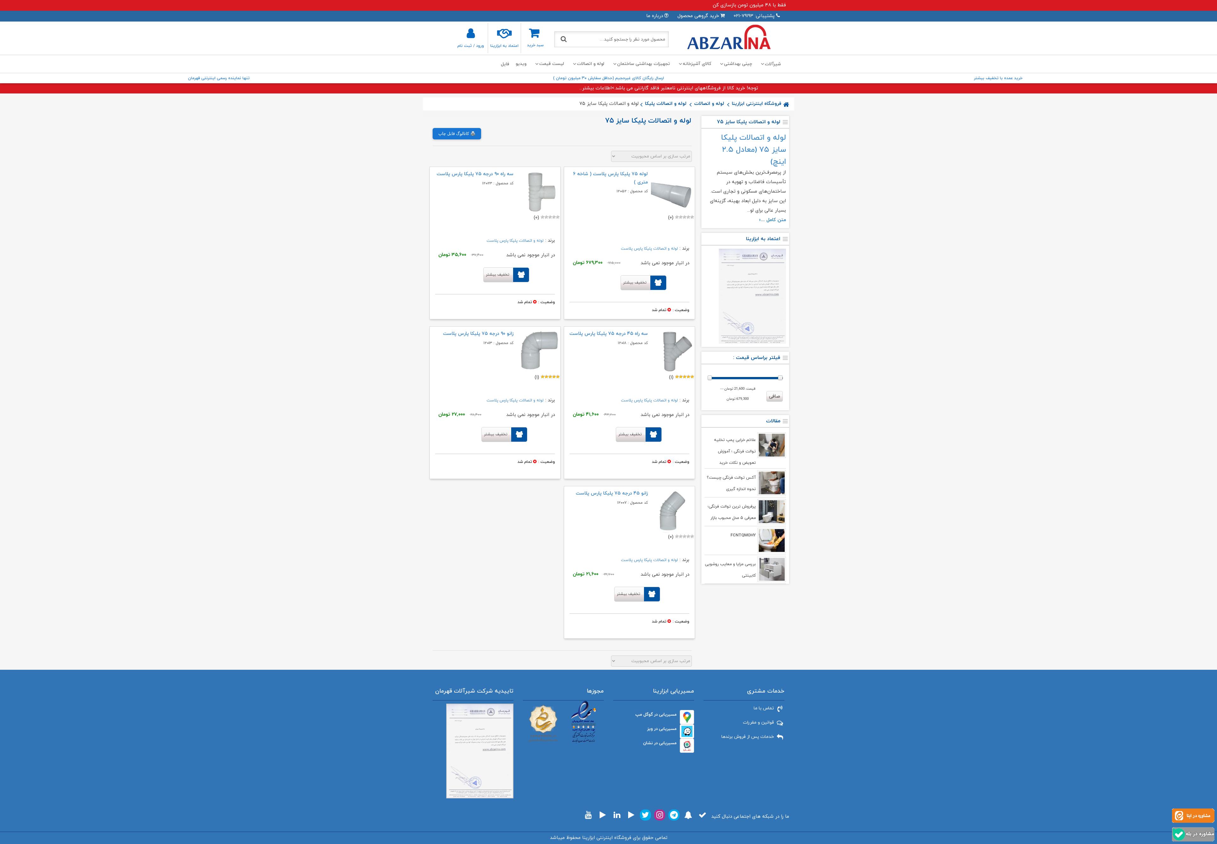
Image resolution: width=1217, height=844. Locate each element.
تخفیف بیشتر (635, 282)
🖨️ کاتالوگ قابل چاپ (456, 133)
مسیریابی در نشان (660, 743)
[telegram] (674, 815)
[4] (681, 217)
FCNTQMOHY (743, 535)
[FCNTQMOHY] (771, 540)
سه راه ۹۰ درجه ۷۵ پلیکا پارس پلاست (475, 174)
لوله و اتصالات (590, 64)
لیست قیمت (551, 64)
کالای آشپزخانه (697, 64)
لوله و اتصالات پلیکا (665, 103)
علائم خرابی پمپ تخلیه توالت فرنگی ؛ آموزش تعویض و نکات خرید (735, 451)
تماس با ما (764, 708)
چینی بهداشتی (738, 64)
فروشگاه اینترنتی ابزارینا (756, 103)
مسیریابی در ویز (662, 729)
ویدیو (521, 64)
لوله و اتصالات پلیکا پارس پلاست (649, 249)
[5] (677, 217)
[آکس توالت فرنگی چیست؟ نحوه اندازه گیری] (771, 483)
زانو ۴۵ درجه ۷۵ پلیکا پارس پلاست (612, 493)
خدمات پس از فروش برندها (747, 737)
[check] (702, 815)
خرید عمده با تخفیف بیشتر (998, 78)
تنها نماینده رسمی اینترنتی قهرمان (219, 78)
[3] (684, 217)
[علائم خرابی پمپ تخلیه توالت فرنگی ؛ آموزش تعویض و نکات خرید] (771, 445)
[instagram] (659, 815)
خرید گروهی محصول (698, 16)
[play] (631, 815)
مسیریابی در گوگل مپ (656, 715)
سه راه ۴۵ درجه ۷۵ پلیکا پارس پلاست (609, 333)
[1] (692, 217)
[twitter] (645, 815)
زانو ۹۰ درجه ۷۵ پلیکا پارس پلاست (478, 333)
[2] (688, 217)
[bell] (688, 815)
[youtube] (588, 815)
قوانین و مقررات (758, 722)
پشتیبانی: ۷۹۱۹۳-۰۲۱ (754, 16)
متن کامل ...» (772, 220)
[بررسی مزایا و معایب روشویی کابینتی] (771, 569)
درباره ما (654, 16)
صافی (774, 396)
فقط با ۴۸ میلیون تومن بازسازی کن (749, 5)
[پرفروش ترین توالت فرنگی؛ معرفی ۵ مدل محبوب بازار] (771, 511)
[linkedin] (617, 815)
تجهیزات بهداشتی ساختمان (643, 64)
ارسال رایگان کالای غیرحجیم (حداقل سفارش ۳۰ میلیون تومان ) (608, 78)
